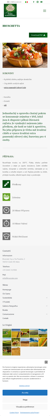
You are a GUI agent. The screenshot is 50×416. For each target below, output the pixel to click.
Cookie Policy (14, 412)
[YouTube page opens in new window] (41, 2)
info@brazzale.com (10, 278)
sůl (5, 105)
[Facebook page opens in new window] (33, 2)
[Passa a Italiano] (26, 2)
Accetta (25, 393)
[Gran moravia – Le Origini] (7, 333)
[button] (46, 362)
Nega (25, 400)
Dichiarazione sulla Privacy (29, 412)
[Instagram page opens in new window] (37, 2)
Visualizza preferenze (25, 407)
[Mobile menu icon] (44, 10)
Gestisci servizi (24, 386)
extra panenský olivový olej (15, 87)
